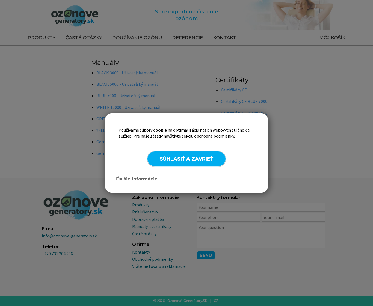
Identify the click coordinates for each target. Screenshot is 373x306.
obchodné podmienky (214, 136)
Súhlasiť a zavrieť (186, 159)
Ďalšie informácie (137, 179)
